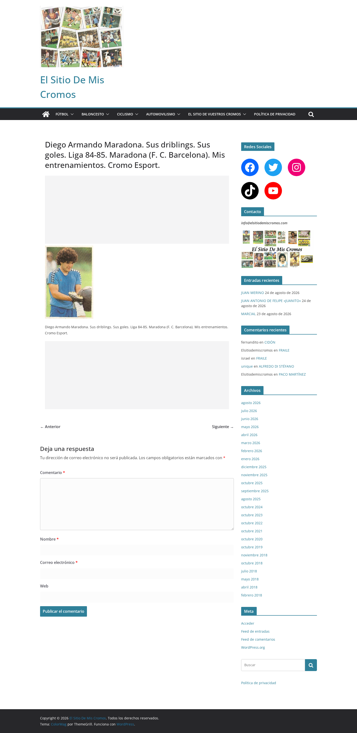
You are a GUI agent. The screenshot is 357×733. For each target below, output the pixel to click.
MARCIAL (248, 313)
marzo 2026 (250, 442)
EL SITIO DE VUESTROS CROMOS (214, 114)
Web (44, 586)
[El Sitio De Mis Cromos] (46, 114)
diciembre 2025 (253, 467)
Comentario (52, 472)
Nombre (49, 539)
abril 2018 (249, 587)
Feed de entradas (255, 631)
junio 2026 (249, 418)
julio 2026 (249, 410)
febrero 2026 (251, 450)
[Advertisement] (137, 210)
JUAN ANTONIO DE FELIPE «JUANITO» (271, 300)
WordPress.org (253, 647)
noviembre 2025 (254, 475)
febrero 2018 (251, 595)
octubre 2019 (252, 547)
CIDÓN (269, 342)
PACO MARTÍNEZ (292, 374)
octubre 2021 (252, 531)
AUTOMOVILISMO (160, 114)
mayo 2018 (250, 579)
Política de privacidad (274, 114)
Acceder (247, 623)
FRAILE (284, 350)
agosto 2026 (251, 402)
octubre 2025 (252, 483)
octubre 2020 (252, 539)
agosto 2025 (251, 499)
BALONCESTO (93, 114)
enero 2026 (250, 459)
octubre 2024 (252, 507)
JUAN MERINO (252, 292)
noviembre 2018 (254, 555)
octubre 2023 (252, 515)
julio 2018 (249, 571)
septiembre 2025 (255, 491)
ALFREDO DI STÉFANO (276, 366)
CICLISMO (125, 114)
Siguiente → (223, 426)
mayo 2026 (250, 426)
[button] (71, 114)
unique (247, 366)
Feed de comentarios (258, 639)
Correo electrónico (59, 562)
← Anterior (50, 426)
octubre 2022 (252, 523)
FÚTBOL (62, 114)
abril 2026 (249, 434)
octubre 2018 (252, 563)
